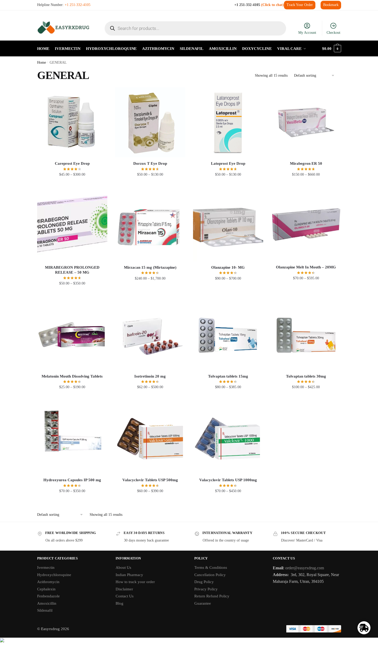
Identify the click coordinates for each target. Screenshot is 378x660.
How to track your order (135, 582)
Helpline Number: (63, 5)
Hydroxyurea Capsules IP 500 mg (72, 480)
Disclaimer (124, 589)
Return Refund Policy (211, 596)
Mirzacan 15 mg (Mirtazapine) (150, 267)
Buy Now (72, 185)
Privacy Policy (206, 589)
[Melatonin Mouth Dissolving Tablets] (72, 335)
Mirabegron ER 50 (306, 163)
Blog (119, 603)
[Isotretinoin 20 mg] (150, 335)
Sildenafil (44, 610)
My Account (307, 33)
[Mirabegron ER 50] (306, 122)
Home (41, 62)
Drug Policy (204, 582)
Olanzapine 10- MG (228, 267)
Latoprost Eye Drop (228, 163)
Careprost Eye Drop (72, 163)
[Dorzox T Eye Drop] (150, 122)
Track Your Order (300, 5)
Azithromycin (48, 582)
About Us (123, 567)
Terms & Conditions (210, 567)
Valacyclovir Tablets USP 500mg (150, 480)
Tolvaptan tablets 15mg (228, 376)
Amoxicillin (46, 603)
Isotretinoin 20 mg (150, 376)
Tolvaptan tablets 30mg (306, 376)
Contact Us (125, 596)
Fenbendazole (48, 596)
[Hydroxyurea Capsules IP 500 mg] (72, 439)
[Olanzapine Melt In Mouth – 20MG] (306, 226)
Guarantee (202, 603)
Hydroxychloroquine (54, 575)
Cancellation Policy (210, 575)
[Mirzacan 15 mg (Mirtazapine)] (150, 226)
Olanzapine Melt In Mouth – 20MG (306, 267)
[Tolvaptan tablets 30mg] (306, 335)
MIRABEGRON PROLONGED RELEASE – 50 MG (72, 270)
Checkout (333, 33)
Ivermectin (46, 567)
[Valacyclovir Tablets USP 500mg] (150, 439)
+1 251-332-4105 (258, 5)
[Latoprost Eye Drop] (228, 122)
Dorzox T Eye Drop (150, 163)
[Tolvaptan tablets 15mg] (228, 335)
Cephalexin (46, 589)
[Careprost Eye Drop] (72, 122)
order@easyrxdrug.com (304, 568)
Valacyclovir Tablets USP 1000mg (228, 480)
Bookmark (331, 5)
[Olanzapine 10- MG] (228, 226)
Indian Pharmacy (129, 575)
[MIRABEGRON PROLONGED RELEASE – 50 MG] (72, 226)
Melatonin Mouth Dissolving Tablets (72, 376)
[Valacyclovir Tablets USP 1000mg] (228, 439)
